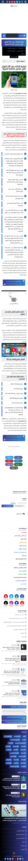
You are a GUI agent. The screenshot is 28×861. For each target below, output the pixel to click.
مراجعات (12, 756)
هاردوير (22, 763)
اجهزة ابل (16, 736)
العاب (10, 743)
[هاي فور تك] (14, 6)
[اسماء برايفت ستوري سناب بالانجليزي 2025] (23, 794)
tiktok (23, 637)
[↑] (14, 853)
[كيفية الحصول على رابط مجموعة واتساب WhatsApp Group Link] (23, 786)
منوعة (15, 760)
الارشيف (22, 846)
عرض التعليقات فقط (19, 506)
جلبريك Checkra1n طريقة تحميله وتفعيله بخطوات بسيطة (11, 648)
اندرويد (22, 746)
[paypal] (7, 2)
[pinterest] (10, 2)
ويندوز (22, 766)
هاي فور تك (8, 856)
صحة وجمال (21, 756)
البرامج (24, 371)
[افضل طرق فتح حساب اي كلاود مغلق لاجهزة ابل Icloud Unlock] (23, 671)
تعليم (13, 51)
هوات (15, 763)
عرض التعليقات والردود (7, 506)
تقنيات (8, 51)
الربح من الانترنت (14, 740)
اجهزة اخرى (7, 736)
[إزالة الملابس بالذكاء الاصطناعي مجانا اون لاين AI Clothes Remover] (23, 778)
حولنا (23, 842)
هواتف (15, 321)
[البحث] (3, 2)
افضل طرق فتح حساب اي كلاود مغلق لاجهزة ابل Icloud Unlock (12, 672)
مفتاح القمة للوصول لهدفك (20, 577)
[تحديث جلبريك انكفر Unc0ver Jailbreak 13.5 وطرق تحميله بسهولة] (23, 658)
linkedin (22, 633)
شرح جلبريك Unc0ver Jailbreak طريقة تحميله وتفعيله (12, 683)
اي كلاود (15, 746)
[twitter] (17, 2)
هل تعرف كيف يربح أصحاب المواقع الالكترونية (14, 622)
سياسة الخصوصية (20, 835)
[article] (14, 476)
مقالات (22, 54)
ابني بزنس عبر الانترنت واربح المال (16, 618)
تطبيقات (22, 750)
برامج (7, 746)
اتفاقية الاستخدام (20, 838)
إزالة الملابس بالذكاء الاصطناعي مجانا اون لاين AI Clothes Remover (11, 779)
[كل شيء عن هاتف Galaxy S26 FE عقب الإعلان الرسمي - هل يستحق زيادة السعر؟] (14, 810)
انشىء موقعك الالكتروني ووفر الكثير (15, 626)
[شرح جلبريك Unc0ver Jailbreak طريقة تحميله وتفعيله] (23, 682)
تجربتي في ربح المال (19, 615)
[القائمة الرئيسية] (4, 35)
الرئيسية (21, 36)
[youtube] (12, 2)
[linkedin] (20, 2)
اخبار (23, 740)
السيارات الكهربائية (19, 743)
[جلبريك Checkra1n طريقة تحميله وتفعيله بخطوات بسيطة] (23, 647)
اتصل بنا (22, 849)
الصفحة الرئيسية (20, 51)
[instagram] (15, 2)
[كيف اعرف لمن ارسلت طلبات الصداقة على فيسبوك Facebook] (23, 693)
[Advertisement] (14, 23)
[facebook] (22, 2)
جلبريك (22, 753)
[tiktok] (15, 859)
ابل (23, 736)
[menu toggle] (25, 2)
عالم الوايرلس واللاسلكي (18, 629)
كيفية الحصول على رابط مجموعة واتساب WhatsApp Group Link (11, 787)
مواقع (8, 760)
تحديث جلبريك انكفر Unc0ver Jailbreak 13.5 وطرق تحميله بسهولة (12, 660)
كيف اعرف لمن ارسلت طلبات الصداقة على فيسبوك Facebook (11, 694)
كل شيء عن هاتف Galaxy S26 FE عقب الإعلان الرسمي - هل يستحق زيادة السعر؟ (14, 819)
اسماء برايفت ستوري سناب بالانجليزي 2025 (13, 796)
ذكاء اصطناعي (13, 753)
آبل (16, 318)
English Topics (13, 766)
